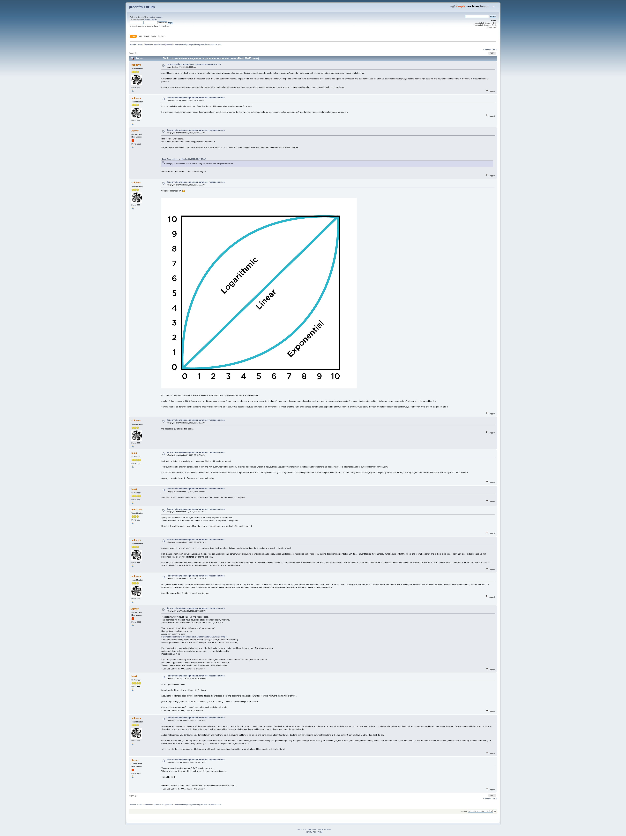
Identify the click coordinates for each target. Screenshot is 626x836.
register (159, 17)
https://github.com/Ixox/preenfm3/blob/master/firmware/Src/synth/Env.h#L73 (194, 637)
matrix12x (136, 509)
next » (494, 49)
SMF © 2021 (312, 829)
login (152, 17)
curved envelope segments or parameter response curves (194, 64)
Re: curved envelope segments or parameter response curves (196, 98)
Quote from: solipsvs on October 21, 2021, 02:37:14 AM (184, 159)
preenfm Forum (142, 7)
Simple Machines (324, 829)
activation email (150, 19)
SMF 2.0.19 (302, 829)
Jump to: (464, 811)
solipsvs (136, 64)
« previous (487, 49)
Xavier (135, 130)
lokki (134, 453)
